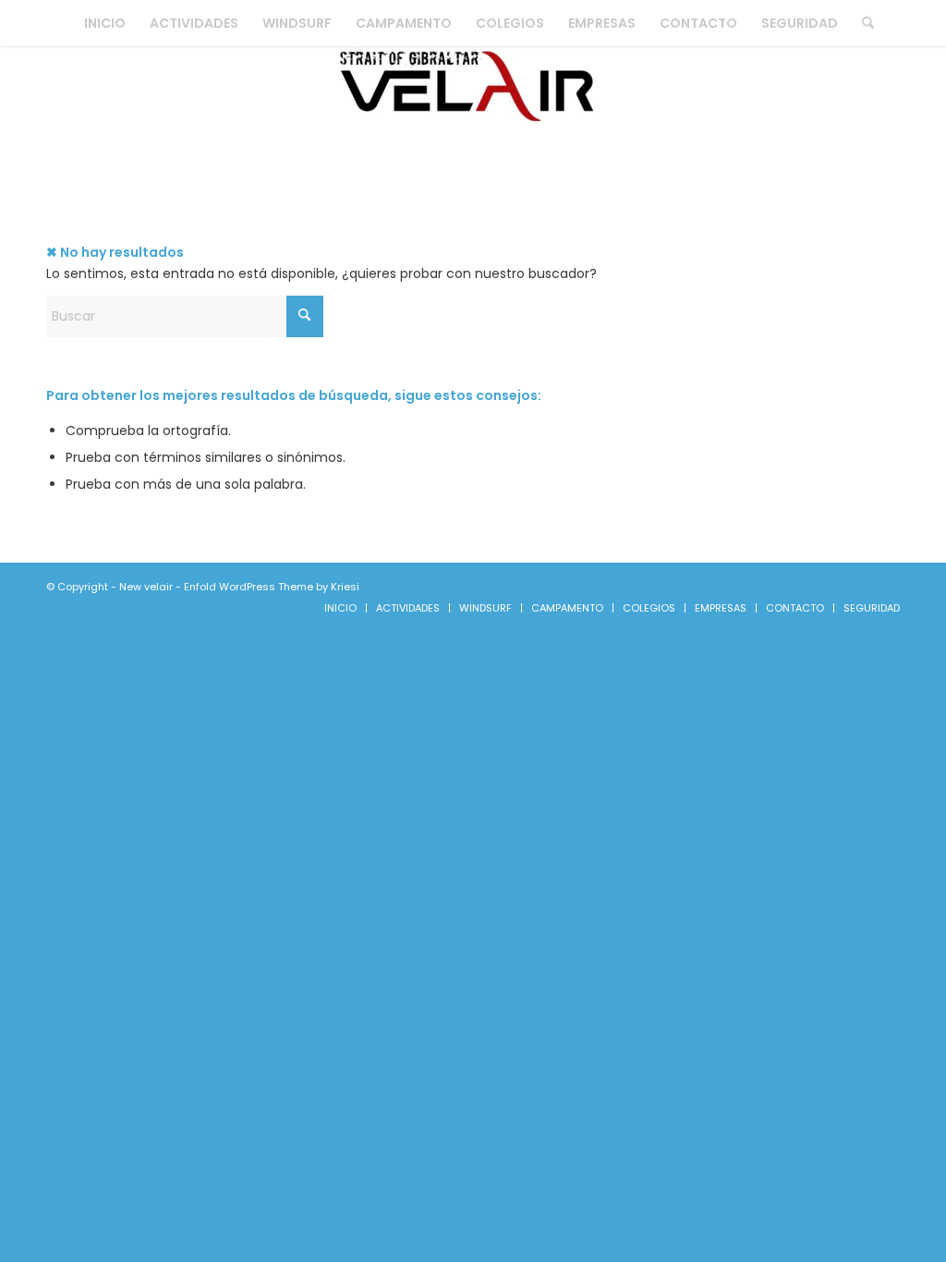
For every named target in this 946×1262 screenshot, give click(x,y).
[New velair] (473, 115)
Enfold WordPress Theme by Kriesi (271, 586)
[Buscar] (862, 23)
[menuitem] (105, 23)
